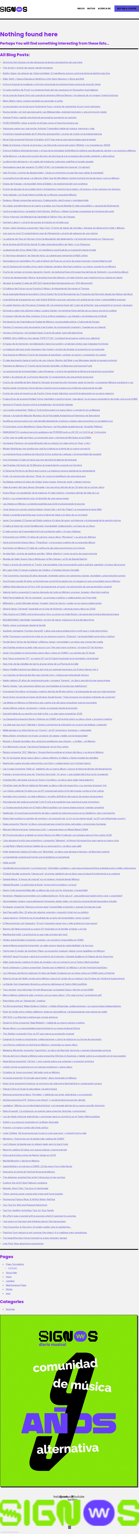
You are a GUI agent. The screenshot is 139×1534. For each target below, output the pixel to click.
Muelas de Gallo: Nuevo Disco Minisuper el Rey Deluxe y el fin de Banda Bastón (45, 559)
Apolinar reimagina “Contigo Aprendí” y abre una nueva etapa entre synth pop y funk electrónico (55, 630)
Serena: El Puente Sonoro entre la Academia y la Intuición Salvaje (38, 404)
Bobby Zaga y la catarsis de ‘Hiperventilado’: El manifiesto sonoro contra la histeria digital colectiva (56, 73)
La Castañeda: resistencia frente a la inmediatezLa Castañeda (36, 857)
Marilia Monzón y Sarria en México (21, 1160)
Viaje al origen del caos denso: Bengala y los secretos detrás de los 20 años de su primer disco (53, 487)
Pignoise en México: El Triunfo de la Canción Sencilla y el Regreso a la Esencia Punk (47, 365)
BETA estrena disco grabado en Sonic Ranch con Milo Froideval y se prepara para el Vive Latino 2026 (57, 835)
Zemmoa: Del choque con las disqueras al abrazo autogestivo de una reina (42, 62)
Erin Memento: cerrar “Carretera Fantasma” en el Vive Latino (36, 746)
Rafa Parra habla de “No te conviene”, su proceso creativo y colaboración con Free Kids (49, 597)
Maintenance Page (16, 1285)
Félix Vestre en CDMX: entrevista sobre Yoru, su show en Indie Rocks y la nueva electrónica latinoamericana (61, 614)
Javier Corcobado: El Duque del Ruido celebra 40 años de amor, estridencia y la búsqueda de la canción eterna (62, 520)
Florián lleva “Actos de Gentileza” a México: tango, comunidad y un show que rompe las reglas (53, 641)
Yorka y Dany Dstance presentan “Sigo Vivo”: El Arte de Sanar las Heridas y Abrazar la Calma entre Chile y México (64, 228)
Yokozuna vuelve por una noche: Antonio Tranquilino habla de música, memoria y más (48, 128)
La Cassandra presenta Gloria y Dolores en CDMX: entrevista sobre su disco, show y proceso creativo (57, 719)
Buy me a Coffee (126, 8)
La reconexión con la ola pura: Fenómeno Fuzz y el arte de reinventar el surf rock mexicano (51, 106)
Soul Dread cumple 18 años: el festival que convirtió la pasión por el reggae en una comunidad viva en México (61, 581)
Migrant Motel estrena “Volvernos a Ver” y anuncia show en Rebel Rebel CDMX (45, 829)
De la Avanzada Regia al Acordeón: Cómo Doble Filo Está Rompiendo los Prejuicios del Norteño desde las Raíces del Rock (68, 294)
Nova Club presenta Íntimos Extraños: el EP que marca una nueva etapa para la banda (49, 139)
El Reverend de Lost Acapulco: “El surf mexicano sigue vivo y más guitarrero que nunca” (50, 923)
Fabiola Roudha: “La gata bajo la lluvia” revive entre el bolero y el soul (39, 884)
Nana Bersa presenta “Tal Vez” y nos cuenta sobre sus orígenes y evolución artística (48, 1061)
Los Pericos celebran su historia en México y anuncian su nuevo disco (40, 1044)
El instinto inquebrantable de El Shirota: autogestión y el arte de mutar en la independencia (52, 134)
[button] (69, 1527)
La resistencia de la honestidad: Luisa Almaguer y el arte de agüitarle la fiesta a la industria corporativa (58, 371)
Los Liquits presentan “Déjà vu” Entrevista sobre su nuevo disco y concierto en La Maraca (51, 410)
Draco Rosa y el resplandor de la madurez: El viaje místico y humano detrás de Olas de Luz (51, 492)
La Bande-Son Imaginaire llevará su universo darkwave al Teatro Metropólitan (45, 984)
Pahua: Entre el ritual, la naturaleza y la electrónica (30, 1089)
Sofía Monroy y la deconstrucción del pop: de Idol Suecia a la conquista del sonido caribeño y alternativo (59, 156)
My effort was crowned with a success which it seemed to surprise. (39, 1216)
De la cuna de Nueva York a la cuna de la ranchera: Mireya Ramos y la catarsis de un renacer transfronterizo (60, 95)
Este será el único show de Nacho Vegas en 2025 (29, 1155)
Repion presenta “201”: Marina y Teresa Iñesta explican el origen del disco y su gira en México (53, 752)
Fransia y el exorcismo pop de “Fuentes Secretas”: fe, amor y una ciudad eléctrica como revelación (55, 774)
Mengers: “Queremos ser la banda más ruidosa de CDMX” (34, 1138)
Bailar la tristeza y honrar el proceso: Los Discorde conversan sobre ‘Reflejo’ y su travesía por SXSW (56, 145)
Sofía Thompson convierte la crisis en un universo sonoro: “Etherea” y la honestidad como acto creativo (59, 636)
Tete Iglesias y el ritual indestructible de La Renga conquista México (40, 194)
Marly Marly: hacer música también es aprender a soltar (33, 101)
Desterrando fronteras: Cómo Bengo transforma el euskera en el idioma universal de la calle (52, 388)
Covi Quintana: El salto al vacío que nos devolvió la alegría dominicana (40, 459)
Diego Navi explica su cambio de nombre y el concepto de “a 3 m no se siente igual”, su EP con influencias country (64, 818)
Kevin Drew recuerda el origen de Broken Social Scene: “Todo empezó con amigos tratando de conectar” (59, 697)
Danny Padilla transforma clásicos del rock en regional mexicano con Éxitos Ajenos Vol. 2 (50, 669)
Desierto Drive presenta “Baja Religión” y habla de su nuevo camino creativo (44, 1022)
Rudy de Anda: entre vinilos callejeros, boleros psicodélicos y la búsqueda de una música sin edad (55, 1011)
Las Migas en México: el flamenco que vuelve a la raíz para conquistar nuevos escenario (50, 702)
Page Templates (15, 1264)
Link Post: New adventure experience (23, 1243)
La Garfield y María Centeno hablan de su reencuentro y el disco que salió (42, 846)
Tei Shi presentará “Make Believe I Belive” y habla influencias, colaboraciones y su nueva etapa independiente (62, 1006)
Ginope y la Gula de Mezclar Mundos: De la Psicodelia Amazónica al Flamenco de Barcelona (51, 415)
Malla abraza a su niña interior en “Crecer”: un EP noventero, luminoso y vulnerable (47, 730)
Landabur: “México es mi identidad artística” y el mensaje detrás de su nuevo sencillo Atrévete (54, 1105)
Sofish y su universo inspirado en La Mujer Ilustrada (30, 1122)
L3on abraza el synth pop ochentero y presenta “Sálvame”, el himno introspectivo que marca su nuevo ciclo (61, 840)
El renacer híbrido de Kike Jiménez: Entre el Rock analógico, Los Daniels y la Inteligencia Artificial (55, 316)
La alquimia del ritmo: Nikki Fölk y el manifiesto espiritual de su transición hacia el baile (49, 250)
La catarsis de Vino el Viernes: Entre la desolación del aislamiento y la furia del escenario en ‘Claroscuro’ (58, 239)
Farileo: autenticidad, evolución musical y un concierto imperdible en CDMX (43, 940)
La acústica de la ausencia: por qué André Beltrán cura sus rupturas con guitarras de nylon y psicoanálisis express (64, 299)
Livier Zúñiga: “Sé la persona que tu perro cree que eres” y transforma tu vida (44, 1133)
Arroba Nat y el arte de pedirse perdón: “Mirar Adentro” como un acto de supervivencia (50, 553)
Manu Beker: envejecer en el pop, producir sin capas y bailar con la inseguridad (45, 735)
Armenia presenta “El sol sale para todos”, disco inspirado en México (40, 1078)
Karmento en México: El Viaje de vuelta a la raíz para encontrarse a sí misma (44, 548)
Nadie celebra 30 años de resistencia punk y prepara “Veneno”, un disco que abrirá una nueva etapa (56, 680)
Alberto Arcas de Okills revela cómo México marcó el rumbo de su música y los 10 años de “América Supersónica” (64, 978)
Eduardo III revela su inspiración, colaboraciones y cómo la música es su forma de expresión (52, 1039)
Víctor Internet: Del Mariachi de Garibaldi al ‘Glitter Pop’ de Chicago (39, 216)
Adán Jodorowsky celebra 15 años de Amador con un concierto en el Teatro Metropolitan (51, 962)
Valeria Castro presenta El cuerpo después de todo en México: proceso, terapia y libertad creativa (56, 592)
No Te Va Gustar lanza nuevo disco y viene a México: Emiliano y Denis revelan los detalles (50, 757)
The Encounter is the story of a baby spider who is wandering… (37, 1227)
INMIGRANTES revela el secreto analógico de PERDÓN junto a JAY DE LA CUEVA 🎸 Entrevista (54, 432)
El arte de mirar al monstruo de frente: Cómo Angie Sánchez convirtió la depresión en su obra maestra (58, 393)
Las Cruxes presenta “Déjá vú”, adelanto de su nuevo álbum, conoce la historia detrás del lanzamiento (57, 768)
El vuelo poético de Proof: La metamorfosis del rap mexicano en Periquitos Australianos (50, 90)
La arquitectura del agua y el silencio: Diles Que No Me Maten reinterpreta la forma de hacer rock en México (61, 178)
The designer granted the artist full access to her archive (34, 1177)
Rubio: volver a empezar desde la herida (24, 625)
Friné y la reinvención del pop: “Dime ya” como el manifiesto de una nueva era (44, 476)
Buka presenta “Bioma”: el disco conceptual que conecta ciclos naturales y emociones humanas (54, 824)
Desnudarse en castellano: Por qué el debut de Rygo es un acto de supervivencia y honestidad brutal (57, 261)
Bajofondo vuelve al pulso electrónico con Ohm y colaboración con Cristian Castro (47, 763)
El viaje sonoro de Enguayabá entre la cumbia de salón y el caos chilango (42, 531)
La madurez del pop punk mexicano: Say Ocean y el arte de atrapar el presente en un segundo (53, 349)
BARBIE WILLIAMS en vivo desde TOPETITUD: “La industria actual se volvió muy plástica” (51, 338)
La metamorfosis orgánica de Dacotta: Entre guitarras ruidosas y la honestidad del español (52, 454)
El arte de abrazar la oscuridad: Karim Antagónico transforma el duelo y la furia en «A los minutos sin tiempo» (62, 189)
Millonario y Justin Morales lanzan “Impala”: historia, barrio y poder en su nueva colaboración (52, 603)
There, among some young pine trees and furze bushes (33, 1193)
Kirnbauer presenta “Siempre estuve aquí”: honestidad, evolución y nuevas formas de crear (52, 906)
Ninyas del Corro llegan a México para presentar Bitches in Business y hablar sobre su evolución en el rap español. (64, 1056)
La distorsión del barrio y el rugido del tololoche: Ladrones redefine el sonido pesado (48, 161)
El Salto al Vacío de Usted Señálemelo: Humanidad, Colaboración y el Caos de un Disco (49, 526)
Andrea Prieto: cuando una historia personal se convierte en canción (39, 117)
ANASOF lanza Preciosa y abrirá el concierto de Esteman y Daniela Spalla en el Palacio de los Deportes (58, 956)
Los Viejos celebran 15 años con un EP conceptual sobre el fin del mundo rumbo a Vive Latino (53, 791)
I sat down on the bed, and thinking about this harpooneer (34, 1221)
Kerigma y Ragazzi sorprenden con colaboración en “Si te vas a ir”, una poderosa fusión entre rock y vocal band (62, 895)
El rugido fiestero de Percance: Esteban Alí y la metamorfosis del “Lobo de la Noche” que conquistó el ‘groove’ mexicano (67, 305)
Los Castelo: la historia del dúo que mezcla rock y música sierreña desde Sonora (46, 675)
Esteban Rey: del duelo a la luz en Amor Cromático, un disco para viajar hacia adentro (48, 779)
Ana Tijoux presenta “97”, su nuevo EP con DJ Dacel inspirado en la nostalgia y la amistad (50, 658)
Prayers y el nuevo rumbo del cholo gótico (25, 1127)
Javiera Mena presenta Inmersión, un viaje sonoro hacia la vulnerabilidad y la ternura (48, 945)
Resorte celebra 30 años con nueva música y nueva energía (35, 1149)
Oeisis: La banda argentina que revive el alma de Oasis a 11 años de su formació (45, 514)
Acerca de (104, 8)
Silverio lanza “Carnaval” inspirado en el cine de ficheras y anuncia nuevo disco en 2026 (49, 608)
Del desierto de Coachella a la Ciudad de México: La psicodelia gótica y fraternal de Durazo (51, 321)
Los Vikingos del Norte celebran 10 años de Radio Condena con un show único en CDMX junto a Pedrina (58, 973)
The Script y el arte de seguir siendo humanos (28, 67)
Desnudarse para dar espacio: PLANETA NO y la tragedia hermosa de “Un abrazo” (46, 167)
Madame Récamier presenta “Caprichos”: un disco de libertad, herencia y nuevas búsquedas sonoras (57, 1050)
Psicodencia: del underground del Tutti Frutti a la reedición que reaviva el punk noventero (51, 802)
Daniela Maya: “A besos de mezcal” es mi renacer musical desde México (41, 879)
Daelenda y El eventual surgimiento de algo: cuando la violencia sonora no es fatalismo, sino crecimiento (59, 813)
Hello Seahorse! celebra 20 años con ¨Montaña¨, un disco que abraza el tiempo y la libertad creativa (56, 851)
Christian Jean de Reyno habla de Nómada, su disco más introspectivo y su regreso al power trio (55, 785)
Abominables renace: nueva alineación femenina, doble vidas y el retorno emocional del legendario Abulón (60, 901)
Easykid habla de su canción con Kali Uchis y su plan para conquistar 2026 (42, 713)
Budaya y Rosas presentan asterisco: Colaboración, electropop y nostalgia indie (46, 200)
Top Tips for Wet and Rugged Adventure (25, 1205)
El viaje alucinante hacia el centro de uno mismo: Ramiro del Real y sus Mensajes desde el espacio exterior (60, 360)
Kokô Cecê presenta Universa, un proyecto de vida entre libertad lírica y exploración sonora (52, 1083)
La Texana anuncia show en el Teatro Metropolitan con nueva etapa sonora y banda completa (53, 807)
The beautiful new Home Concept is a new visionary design (35, 1238)
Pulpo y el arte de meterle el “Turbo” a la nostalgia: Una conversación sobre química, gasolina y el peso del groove (64, 564)
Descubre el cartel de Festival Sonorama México (29, 1171)
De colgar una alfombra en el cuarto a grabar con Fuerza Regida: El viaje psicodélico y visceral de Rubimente (61, 205)
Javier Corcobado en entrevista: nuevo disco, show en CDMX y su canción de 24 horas (49, 652)
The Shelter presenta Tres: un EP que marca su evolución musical (38, 1033)
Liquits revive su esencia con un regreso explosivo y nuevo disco (37, 1067)
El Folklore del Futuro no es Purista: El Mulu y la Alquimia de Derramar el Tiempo (46, 288)
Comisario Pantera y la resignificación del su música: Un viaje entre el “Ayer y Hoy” (47, 443)
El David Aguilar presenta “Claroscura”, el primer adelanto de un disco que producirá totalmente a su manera (61, 873)
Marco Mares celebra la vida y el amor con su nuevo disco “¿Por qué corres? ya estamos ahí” (52, 995)
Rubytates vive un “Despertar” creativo (24, 1000)
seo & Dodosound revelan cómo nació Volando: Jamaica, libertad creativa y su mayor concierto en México (59, 266)
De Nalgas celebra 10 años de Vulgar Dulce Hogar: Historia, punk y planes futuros (47, 481)
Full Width (12, 1268)
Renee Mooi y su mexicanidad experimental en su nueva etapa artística (41, 1028)
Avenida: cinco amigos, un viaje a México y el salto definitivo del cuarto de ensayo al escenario (53, 796)
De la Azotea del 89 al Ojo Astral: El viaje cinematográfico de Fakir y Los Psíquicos (46, 244)
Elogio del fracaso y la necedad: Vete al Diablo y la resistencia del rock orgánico (45, 183)
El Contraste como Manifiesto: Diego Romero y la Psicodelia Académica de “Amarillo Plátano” (53, 426)
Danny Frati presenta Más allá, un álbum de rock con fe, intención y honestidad (45, 890)
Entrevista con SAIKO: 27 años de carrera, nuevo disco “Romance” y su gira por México (49, 537)
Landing (10, 1281)
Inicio (81, 8)
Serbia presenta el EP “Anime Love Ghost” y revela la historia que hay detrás (44, 1100)
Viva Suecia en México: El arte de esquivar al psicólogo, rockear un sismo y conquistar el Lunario (54, 354)
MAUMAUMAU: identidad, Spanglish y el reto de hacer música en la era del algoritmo (48, 619)
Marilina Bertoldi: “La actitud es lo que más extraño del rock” (35, 934)
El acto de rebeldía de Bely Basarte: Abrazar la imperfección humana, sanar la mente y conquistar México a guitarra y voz (68, 382)
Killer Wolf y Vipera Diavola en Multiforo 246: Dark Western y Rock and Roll (43, 79)
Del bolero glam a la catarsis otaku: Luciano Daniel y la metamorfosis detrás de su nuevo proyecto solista (59, 310)
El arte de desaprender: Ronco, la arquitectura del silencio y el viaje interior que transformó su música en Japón (63, 277)
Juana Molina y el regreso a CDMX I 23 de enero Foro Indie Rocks (37, 1166)
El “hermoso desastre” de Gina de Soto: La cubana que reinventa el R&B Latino (45, 255)
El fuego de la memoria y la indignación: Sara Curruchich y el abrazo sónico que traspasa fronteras (55, 343)
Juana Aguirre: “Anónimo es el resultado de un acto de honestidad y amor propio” (46, 918)
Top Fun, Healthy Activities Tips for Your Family (28, 1210)
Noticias (10, 1309)
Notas (91, 8)
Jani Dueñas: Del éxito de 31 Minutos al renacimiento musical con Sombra (42, 465)
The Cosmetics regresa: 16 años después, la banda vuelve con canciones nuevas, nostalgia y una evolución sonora (64, 575)
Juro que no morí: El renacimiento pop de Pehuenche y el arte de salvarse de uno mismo (50, 233)
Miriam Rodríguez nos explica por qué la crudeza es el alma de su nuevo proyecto (46, 448)
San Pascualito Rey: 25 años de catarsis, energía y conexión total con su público (46, 912)
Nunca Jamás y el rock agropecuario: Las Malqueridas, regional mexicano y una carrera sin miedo (55, 112)
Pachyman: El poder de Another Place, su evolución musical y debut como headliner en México (54, 951)
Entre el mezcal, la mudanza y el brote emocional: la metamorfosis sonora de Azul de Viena (51, 84)
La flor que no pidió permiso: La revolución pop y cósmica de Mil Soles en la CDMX (47, 437)
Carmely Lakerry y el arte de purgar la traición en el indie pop (36, 222)
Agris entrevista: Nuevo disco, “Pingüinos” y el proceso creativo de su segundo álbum (49, 542)
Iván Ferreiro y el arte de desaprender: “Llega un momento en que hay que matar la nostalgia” (53, 172)
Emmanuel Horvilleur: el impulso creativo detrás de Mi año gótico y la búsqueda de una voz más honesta (59, 691)
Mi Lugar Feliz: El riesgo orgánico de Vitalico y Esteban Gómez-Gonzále (41, 570)
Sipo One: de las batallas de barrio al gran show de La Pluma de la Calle (40, 663)
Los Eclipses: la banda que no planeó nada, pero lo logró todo (35, 1144)
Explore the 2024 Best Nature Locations (25, 1182)
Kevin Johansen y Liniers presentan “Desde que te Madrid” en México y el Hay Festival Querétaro (55, 967)
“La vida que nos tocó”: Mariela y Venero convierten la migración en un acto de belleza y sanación (55, 724)
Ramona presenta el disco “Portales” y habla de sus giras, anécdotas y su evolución (47, 1094)
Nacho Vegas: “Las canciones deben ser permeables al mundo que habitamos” (45, 686)
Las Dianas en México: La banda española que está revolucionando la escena (44, 503)
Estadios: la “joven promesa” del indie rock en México (31, 1072)
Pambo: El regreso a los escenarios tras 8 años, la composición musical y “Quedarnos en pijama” (54, 327)
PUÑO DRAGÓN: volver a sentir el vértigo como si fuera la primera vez (40, 123)
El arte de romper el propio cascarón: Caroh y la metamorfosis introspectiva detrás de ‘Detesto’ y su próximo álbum (65, 272)
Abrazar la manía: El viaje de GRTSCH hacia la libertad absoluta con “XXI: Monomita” (48, 283)
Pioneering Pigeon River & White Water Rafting (29, 1199)
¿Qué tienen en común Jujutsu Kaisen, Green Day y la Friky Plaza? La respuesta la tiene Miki (52, 509)
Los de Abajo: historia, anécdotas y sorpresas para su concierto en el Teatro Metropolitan (51, 1116)
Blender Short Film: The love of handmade (25, 1188)
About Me (11, 1272)
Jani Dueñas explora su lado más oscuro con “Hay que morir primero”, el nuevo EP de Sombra (53, 647)
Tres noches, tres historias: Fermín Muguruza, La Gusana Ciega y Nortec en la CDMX (48, 989)
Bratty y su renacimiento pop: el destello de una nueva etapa (36, 498)
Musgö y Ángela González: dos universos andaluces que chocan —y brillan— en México (49, 741)
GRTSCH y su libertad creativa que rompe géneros (30, 1017)
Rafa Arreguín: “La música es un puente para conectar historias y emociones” (44, 1111)
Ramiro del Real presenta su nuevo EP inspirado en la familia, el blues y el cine (45, 929)
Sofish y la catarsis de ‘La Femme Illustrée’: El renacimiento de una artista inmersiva (48, 377)
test (8, 1293)
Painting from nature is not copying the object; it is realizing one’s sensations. (45, 1232)
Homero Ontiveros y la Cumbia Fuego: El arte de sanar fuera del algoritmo (43, 332)
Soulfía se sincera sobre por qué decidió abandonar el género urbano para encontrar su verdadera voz (58, 421)
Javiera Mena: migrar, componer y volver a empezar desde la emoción (40, 708)
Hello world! (9, 862)
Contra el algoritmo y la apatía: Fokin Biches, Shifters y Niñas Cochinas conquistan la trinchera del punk (58, 211)
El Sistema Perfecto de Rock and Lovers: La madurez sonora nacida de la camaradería (49, 470)
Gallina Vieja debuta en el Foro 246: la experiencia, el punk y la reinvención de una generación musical (57, 586)
